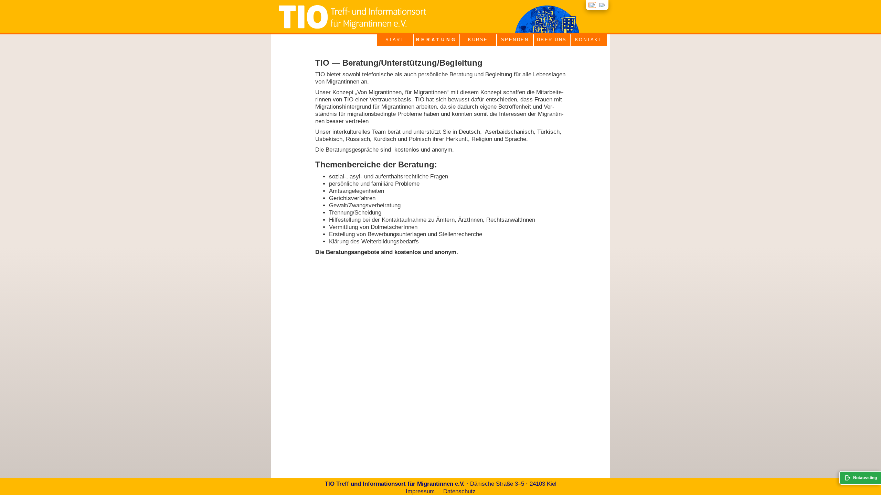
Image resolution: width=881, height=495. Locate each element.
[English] (602, 5)
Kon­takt (588, 39)
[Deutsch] (592, 5)
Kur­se (478, 39)
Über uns (552, 39)
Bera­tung (436, 39)
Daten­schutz (459, 491)
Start (394, 39)
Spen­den (515, 39)
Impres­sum (420, 491)
